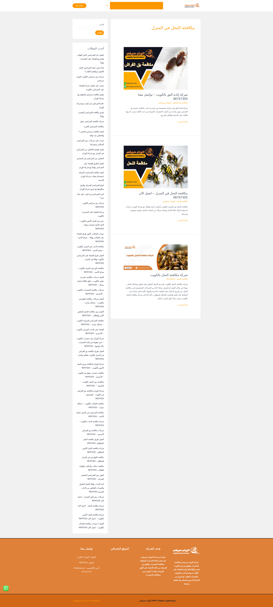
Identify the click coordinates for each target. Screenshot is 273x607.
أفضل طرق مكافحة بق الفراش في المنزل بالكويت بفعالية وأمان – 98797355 (90, 355)
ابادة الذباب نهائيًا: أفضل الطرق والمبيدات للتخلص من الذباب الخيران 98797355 (91, 488)
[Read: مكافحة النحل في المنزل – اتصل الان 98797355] (156, 167)
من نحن (135, 6)
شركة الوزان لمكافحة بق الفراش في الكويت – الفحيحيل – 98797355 (91, 395)
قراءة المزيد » (182, 121)
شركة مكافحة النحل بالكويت (169, 275)
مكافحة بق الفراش (180, 103)
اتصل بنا (115, 6)
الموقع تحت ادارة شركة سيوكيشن (86, 600)
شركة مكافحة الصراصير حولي (92, 121)
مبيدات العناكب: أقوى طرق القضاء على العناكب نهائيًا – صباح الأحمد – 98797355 (90, 238)
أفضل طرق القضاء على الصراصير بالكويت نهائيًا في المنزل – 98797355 (90, 259)
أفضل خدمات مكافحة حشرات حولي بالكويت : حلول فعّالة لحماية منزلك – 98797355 (90, 281)
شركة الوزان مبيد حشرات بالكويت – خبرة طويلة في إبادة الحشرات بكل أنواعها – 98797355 (90, 342)
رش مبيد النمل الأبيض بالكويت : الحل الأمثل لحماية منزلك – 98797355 (91, 225)
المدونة (125, 6)
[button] (143, 6)
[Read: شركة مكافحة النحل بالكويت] (156, 257)
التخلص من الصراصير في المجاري (90, 159)
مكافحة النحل (182, 201)
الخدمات (147, 6)
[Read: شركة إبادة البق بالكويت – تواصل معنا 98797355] (156, 68)
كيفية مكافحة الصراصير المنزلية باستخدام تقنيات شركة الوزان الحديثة (91, 176)
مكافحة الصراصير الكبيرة (94, 127)
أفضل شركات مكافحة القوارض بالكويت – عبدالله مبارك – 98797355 (91, 303)
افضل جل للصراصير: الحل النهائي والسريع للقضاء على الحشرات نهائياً (90, 59)
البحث (101, 25)
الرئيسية (158, 6)
